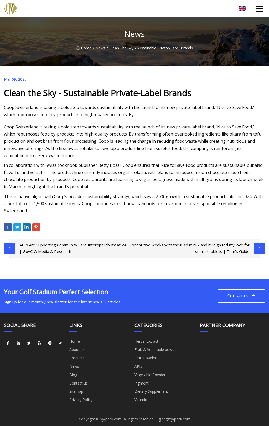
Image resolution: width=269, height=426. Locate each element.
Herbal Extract (146, 341)
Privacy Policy (80, 399)
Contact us (238, 296)
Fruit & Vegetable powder (156, 349)
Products (77, 357)
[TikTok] (60, 343)
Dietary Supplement (151, 391)
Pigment (141, 383)
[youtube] (39, 343)
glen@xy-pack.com (174, 419)
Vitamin (140, 399)
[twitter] (29, 343)
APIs (138, 366)
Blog (73, 374)
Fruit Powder (145, 357)
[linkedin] (18, 343)
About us (77, 349)
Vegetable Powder (149, 374)
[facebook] (8, 343)
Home (86, 47)
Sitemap (76, 391)
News (100, 47)
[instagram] (50, 343)
